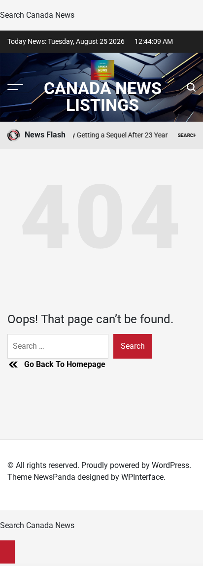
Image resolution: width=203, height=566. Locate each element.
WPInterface (142, 477)
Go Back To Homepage (64, 364)
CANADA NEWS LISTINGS (103, 96)
